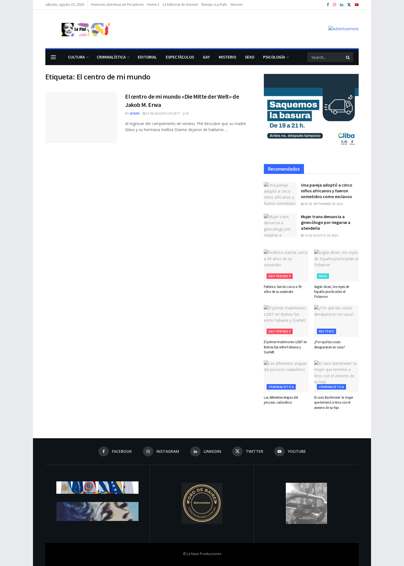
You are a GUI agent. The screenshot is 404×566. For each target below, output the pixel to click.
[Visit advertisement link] (343, 29)
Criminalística (111, 57)
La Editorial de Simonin (180, 4)
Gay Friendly (280, 276)
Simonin (236, 4)
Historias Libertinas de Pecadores (117, 4)
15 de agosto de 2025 (320, 235)
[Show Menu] (53, 57)
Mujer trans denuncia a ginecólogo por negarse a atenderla (325, 222)
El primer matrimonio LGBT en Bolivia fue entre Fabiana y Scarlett (285, 347)
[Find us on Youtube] (357, 5)
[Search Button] (348, 57)
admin (135, 113)
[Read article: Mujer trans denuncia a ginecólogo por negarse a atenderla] (280, 225)
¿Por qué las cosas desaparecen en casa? (329, 344)
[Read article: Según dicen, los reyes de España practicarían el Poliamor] (336, 265)
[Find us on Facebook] (328, 5)
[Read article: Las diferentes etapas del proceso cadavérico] (286, 376)
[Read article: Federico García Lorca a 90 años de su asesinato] (286, 265)
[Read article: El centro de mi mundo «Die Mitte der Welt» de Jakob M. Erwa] (81, 117)
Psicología (274, 57)
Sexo (249, 57)
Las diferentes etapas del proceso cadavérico (281, 400)
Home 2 (153, 4)
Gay (206, 57)
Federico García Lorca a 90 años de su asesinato (282, 289)
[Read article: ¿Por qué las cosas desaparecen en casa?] (336, 321)
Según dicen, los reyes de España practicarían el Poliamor (331, 291)
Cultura (76, 57)
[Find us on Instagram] (334, 5)
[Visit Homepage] (77, 28)
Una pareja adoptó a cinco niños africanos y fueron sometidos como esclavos (326, 190)
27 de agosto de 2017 (162, 113)
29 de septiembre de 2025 (323, 204)
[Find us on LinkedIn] (341, 5)
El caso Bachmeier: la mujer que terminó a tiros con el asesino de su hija (333, 402)
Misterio (227, 57)
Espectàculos (180, 57)
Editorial (147, 57)
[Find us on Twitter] (349, 5)
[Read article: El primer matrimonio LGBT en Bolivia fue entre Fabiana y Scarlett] (286, 321)
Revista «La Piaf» (214, 4)
